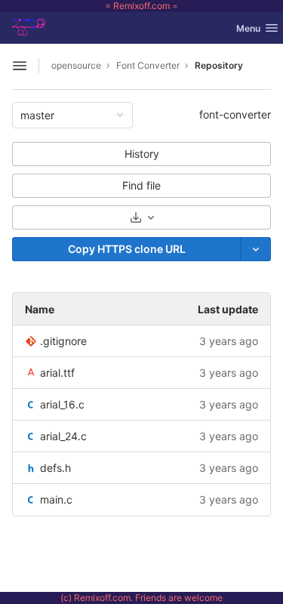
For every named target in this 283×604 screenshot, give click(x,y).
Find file (141, 185)
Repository (219, 65)
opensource (76, 65)
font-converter (235, 114)
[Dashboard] (33, 28)
